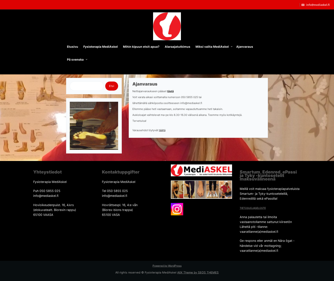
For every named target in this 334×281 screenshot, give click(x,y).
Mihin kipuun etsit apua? (141, 46)
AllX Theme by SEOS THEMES (198, 272)
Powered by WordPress (167, 265)
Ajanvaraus (244, 46)
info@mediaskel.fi (317, 4)
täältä (162, 130)
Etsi (111, 86)
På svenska (75, 59)
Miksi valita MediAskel (212, 46)
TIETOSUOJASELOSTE (253, 207)
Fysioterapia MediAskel (100, 46)
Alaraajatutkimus (177, 46)
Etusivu (72, 46)
